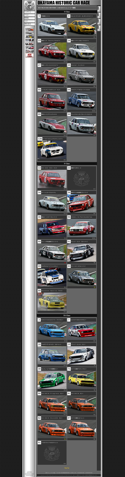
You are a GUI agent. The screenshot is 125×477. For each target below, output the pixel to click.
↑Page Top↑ (67, 468)
